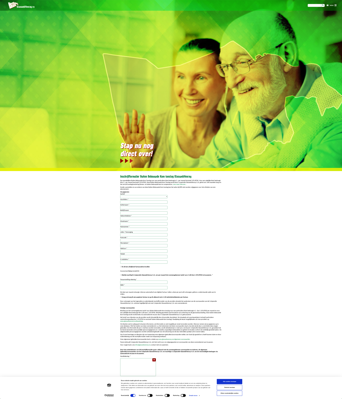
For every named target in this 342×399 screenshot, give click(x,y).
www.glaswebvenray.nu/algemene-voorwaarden (174, 339)
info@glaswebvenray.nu (143, 345)
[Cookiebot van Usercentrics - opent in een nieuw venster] (109, 395)
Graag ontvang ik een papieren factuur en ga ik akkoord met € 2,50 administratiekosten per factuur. (155, 297)
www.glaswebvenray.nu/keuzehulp (131, 321)
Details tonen (193, 395)
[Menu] (336, 5)
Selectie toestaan (229, 387)
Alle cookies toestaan (229, 381)
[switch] (150, 395)
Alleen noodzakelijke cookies (230, 393)
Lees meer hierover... (180, 184)
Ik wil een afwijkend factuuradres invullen (136, 267)
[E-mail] (327, 5)
